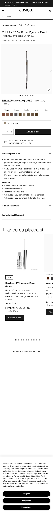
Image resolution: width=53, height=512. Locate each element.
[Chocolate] (48, 278)
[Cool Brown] (11, 114)
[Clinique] (26, 10)
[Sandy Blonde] (24, 114)
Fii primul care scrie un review (26, 351)
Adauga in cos (32, 132)
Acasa (5, 25)
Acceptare (26, 494)
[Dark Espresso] (36, 114)
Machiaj (13, 25)
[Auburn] (3, 114)
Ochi (21, 25)
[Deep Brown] (20, 114)
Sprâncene (30, 25)
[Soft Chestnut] (32, 114)
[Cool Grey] (15, 114)
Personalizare (26, 507)
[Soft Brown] (28, 114)
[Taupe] (7, 114)
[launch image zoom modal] (49, 90)
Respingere (26, 500)
